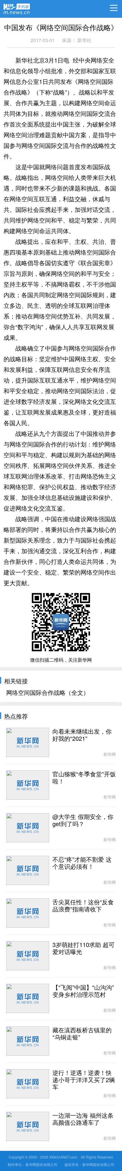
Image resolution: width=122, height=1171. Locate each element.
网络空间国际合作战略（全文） (47, 693)
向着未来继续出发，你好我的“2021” (82, 735)
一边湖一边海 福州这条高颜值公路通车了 (82, 1119)
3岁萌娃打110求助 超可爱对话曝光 (83, 948)
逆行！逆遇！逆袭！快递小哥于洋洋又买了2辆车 (83, 1080)
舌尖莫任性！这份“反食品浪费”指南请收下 (83, 905)
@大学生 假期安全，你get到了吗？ (82, 820)
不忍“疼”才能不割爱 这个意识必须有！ (82, 863)
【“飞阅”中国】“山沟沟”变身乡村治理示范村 (83, 991)
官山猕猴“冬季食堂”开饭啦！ (84, 777)
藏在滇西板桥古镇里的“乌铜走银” (82, 1033)
